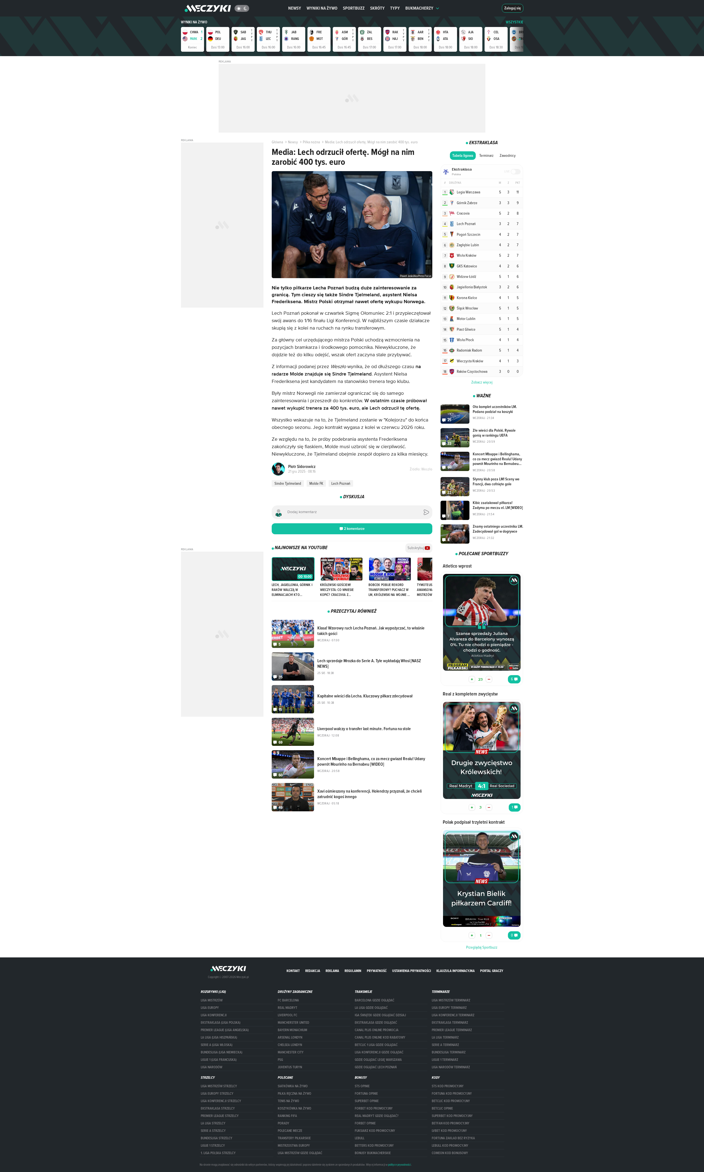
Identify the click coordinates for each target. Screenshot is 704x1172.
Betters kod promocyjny (374, 1145)
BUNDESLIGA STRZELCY (216, 1138)
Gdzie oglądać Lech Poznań (376, 1067)
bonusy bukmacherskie (373, 1153)
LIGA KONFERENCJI (214, 1015)
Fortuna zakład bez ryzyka (453, 1138)
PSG (280, 1060)
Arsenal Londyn (290, 1037)
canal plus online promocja (376, 1030)
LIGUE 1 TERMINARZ (445, 1060)
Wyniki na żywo (322, 8)
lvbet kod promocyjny (449, 1131)
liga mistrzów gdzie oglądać (300, 1153)
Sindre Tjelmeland (287, 483)
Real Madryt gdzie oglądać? (376, 1116)
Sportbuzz (354, 8)
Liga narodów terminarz (451, 1067)
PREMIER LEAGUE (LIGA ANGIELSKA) (225, 1030)
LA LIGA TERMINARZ (445, 1037)
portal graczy (491, 970)
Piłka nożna (311, 142)
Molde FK (316, 483)
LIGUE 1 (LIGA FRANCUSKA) (219, 1060)
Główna (277, 142)
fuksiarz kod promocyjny (375, 1131)
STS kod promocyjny (448, 1086)
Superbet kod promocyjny (452, 1116)
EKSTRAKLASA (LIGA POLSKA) (220, 1022)
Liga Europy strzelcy (217, 1093)
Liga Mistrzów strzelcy (219, 1086)
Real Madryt (287, 1008)
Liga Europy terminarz (449, 1008)
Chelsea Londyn (290, 1045)
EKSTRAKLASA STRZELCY (218, 1108)
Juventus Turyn (290, 1067)
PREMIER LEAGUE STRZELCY (220, 1116)
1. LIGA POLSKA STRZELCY (218, 1153)
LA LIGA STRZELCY (213, 1123)
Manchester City (291, 1052)
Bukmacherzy (419, 8)
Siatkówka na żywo (293, 1086)
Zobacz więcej (482, 382)
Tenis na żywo (288, 1101)
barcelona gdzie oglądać (374, 1000)
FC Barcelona (288, 1000)
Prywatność (377, 970)
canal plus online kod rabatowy (380, 1037)
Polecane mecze (290, 1131)
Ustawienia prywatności (411, 970)
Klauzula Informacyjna (455, 970)
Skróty (377, 8)
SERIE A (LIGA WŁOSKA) (216, 1045)
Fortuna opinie (366, 1093)
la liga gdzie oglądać (371, 1008)
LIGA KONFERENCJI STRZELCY (221, 1101)
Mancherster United (293, 1022)
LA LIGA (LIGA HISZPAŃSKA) (219, 1037)
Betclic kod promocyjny (451, 1101)
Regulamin (353, 970)
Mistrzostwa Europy (294, 1145)
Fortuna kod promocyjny (452, 1093)
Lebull (359, 1138)
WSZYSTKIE (514, 22)
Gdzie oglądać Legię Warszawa (378, 1060)
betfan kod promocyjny (450, 1123)
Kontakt (293, 970)
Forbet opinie (365, 1123)
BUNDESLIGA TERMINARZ (449, 1052)
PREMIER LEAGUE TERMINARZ (452, 1030)
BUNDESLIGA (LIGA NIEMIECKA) (221, 1052)
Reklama (332, 970)
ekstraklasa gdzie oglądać (376, 1022)
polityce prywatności (399, 1164)
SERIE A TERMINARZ (445, 1045)
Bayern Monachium (292, 1030)
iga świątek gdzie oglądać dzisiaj (380, 1015)
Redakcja (312, 970)
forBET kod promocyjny (374, 1108)
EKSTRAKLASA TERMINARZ (450, 1022)
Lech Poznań (340, 483)
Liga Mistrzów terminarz (451, 1000)
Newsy (294, 8)
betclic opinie (442, 1108)
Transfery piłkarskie (294, 1138)
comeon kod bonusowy (450, 1153)
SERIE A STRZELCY (213, 1131)
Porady (283, 1123)
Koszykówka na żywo (294, 1108)
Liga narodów (211, 1067)
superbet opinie (367, 1101)
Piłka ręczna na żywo (294, 1093)
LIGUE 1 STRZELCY (213, 1145)
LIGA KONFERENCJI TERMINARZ (453, 1015)
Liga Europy (210, 1008)
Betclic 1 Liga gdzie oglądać (376, 1045)
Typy (395, 8)
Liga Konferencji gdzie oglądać (379, 1052)
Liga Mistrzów (211, 1000)
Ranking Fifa (287, 1116)
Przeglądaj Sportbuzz (481, 947)
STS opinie (362, 1086)
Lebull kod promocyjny (450, 1145)
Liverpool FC (287, 1015)
